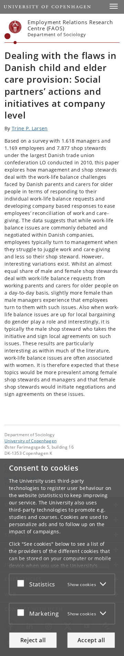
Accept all (91, 640)
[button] (114, 6)
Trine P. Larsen (30, 128)
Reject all (33, 640)
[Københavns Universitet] (13, 32)
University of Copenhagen (30, 440)
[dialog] (62, 557)
